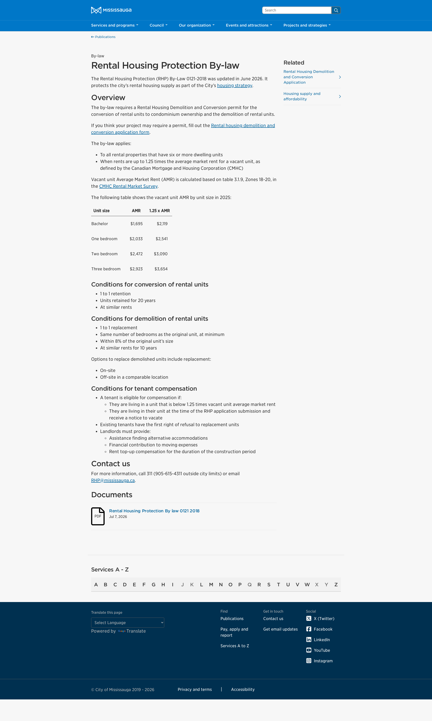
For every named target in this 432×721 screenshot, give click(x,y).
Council (157, 25)
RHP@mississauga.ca (113, 480)
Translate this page (106, 612)
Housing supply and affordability (302, 96)
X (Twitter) (324, 618)
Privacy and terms (195, 689)
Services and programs (113, 25)
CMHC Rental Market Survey (128, 186)
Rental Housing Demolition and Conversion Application (309, 77)
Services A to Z (234, 645)
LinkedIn (322, 639)
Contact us (273, 618)
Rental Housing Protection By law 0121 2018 (154, 510)
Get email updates (280, 629)
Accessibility (243, 689)
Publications (104, 37)
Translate (136, 631)
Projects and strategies (305, 25)
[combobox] (296, 10)
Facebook (323, 629)
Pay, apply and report (234, 632)
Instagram (323, 660)
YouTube (322, 650)
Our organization (195, 25)
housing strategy (234, 85)
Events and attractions (247, 25)
